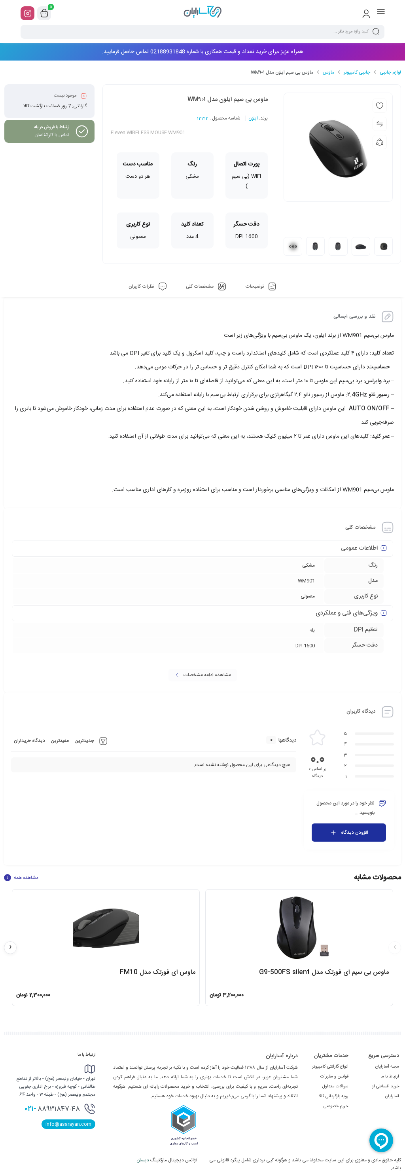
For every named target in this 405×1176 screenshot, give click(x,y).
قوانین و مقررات (334, 1076)
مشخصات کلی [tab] (200, 286)
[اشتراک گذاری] (380, 142)
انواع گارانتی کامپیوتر (330, 1066)
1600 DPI (305, 646)
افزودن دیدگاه (354, 832)
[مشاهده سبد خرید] (44, 13)
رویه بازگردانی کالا (333, 1096)
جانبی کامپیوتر (357, 72)
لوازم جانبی (390, 72)
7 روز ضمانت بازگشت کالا (47, 106)
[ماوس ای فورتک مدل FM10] (105, 928)
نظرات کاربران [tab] (142, 286)
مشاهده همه (22, 878)
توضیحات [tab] (255, 286)
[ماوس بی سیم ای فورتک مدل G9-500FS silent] (299, 928)
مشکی (308, 565)
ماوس (328, 72)
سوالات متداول (335, 1086)
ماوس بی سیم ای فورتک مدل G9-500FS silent (324, 972)
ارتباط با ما (389, 1076)
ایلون (253, 118)
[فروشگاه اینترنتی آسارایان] (202, 13)
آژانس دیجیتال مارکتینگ (167, 1160)
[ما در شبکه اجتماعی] (27, 13)
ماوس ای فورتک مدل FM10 (157, 972)
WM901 (306, 581)
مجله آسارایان (387, 1066)
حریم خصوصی (336, 1106)
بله (312, 630)
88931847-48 (52, 1108)
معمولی (308, 596)
